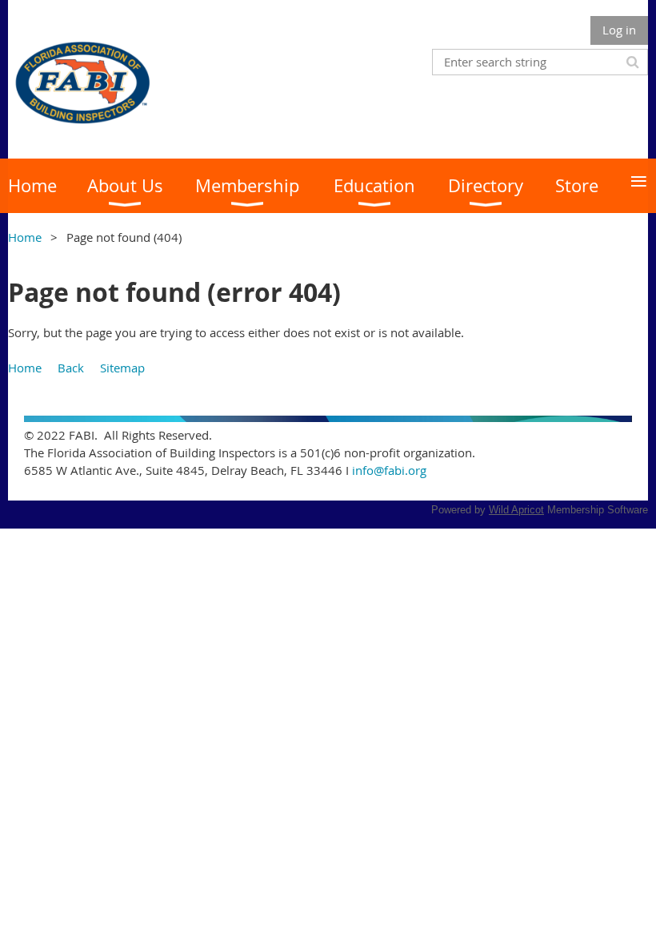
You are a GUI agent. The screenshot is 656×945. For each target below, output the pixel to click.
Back (71, 368)
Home (25, 237)
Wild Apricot (516, 510)
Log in (619, 30)
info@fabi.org (389, 470)
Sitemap (122, 368)
